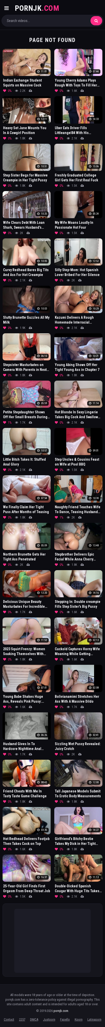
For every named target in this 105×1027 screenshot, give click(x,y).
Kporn (79, 1019)
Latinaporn (94, 1019)
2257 (22, 1019)
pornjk (37, 8)
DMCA (34, 1019)
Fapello (65, 1019)
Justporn (49, 1019)
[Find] (96, 20)
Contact (9, 1019)
